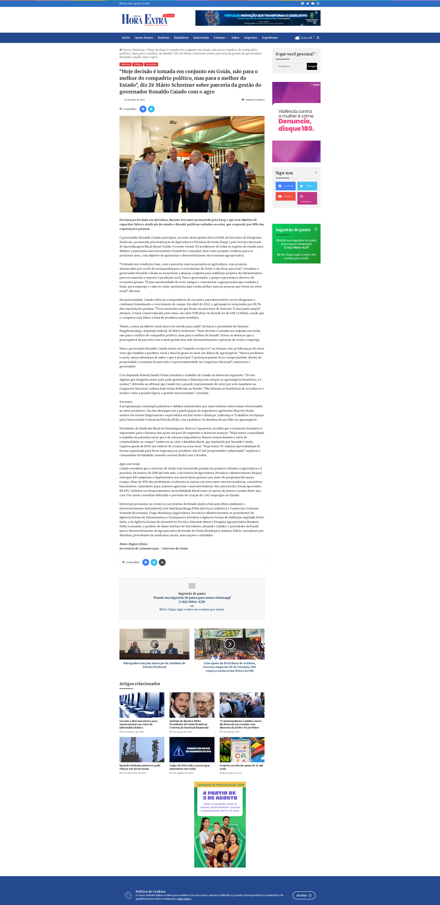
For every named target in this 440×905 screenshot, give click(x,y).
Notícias (163, 37)
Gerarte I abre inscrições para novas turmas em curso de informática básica (138, 724)
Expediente (270, 37)
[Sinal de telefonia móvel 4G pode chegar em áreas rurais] (141, 749)
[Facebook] (143, 109)
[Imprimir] (162, 562)
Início (126, 37)
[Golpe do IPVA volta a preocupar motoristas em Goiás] (191, 749)
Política (138, 64)
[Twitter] (151, 109)
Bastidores (181, 37)
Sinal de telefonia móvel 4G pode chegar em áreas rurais (139, 767)
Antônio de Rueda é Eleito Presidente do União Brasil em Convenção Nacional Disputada (188, 724)
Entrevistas (201, 37)
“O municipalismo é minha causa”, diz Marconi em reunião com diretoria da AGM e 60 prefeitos (241, 724)
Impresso (250, 37)
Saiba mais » (184, 898)
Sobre (235, 37)
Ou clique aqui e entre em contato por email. (193, 609)
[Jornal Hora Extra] (147, 19)
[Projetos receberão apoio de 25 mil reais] (242, 749)
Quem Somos (144, 37)
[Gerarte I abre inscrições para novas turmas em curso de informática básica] (141, 705)
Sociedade (151, 64)
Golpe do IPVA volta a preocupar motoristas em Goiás (189, 767)
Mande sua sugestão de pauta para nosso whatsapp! (296, 244)
